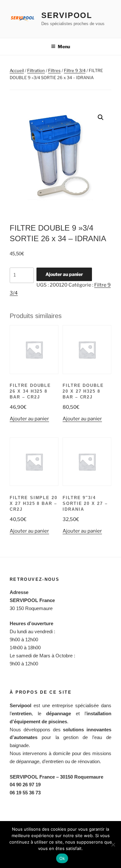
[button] (100, 117)
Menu (64, 46)
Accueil (17, 70)
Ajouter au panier (64, 274)
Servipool (66, 15)
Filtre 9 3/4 (75, 70)
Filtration (36, 70)
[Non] (113, 844)
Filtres (54, 70)
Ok (62, 858)
